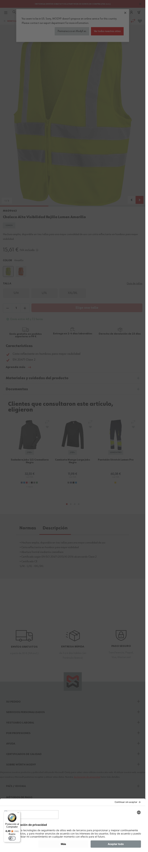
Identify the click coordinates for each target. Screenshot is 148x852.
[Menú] (18, 813)
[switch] (12, 838)
